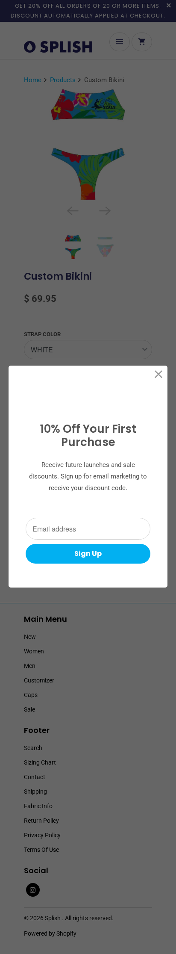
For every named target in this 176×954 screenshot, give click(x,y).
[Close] (158, 374)
